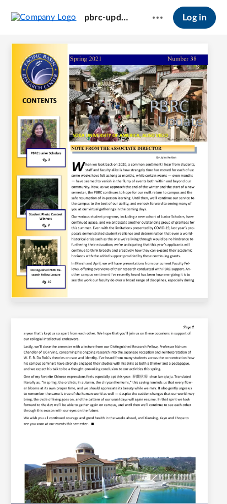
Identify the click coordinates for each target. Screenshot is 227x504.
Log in (194, 17)
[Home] (44, 17)
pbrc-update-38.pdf (108, 17)
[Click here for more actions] (158, 18)
